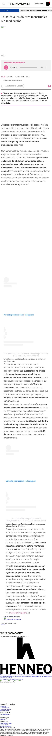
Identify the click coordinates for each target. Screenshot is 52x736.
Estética (3, 625)
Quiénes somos (26, 676)
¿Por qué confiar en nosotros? (12, 619)
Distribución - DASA (5, 723)
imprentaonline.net (5, 726)
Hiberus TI (3, 719)
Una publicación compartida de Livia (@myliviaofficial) (26, 353)
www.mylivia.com (18, 613)
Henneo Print (4, 725)
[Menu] (3, 3)
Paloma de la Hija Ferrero (12, 80)
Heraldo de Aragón (5, 709)
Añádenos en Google (14, 86)
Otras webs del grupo (6, 682)
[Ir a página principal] (18, 3)
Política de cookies (37, 675)
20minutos (3, 706)
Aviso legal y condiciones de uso (9, 675)
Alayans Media (4, 711)
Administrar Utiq (11, 676)
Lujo (3, 77)
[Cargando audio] (6, 67)
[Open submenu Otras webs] (20, 702)
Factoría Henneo (5, 714)
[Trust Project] (10, 616)
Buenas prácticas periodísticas (40, 676)
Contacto (19, 676)
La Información (4, 708)
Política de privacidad (25, 675)
